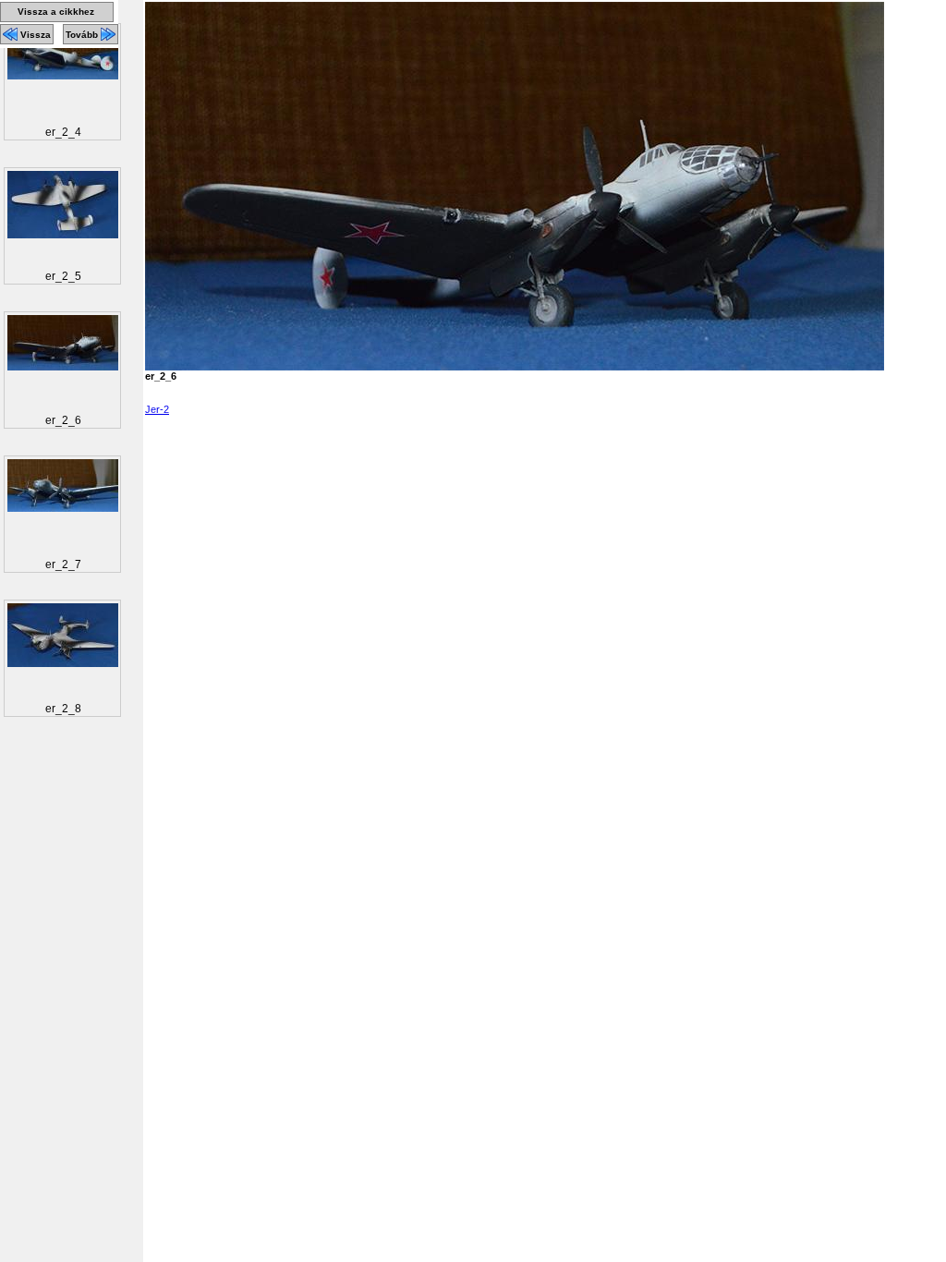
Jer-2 (157, 409)
